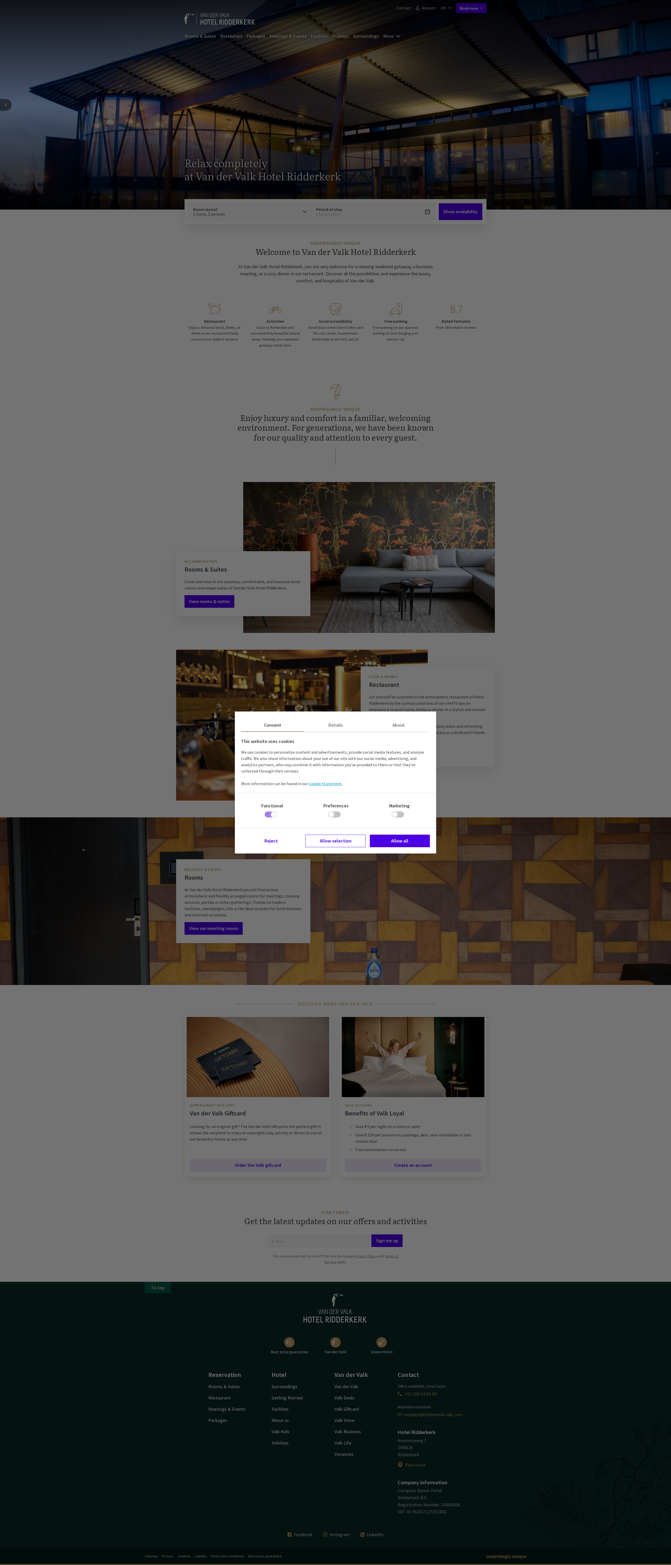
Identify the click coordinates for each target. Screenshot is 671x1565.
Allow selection (335, 841)
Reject (271, 841)
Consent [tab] (272, 725)
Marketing (399, 806)
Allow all (399, 841)
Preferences (336, 806)
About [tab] (398, 725)
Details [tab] (335, 725)
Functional (272, 806)
